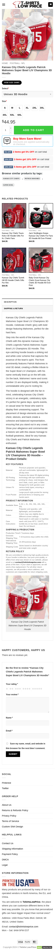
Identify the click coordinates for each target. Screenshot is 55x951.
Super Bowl (8, 185)
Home (5, 63)
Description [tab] (10, 302)
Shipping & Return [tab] (13, 308)
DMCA (5, 859)
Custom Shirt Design (12, 826)
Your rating (12, 684)
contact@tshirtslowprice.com (23, 926)
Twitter (5, 788)
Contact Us (7, 843)
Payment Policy (10, 854)
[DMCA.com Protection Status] (44, 947)
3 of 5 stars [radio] (17, 689)
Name (9, 718)
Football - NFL (17, 63)
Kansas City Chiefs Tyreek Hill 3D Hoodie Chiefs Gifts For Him (13, 280)
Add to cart (33, 130)
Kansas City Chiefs (11, 178)
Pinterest (6, 783)
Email (9, 731)
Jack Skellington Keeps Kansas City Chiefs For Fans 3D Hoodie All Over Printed (41, 235)
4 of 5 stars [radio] (26, 689)
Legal (5, 865)
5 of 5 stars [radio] (36, 689)
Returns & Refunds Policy (15, 810)
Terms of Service (10, 821)
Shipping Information (12, 848)
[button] (3, 4)
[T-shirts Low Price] (27, 4)
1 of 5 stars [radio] (6, 689)
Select (5, 88)
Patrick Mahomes (32, 178)
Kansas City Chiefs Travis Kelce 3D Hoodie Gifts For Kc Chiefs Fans (13, 235)
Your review (12, 694)
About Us (6, 805)
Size (4, 101)
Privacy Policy (9, 815)
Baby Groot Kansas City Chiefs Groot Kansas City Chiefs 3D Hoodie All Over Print (40, 281)
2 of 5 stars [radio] (11, 689)
